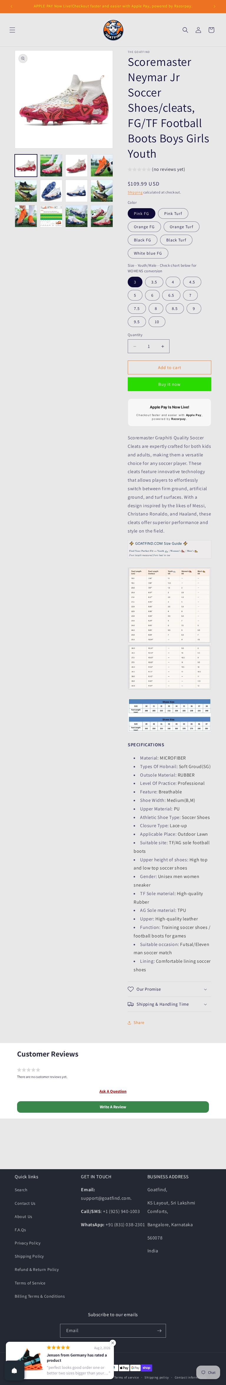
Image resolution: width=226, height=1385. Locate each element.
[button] (12, 30)
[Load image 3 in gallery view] (76, 165)
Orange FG (144, 226)
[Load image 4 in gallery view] (102, 165)
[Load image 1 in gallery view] (26, 165)
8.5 (175, 308)
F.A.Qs (20, 1229)
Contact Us (25, 1203)
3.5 (154, 282)
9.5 (137, 321)
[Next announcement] (214, 6)
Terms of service (126, 1377)
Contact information (191, 1377)
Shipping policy (156, 1377)
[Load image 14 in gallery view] (26, 216)
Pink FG (141, 213)
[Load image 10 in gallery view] (76, 191)
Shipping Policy (29, 1256)
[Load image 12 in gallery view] (102, 191)
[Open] (14, 1371)
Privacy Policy (27, 1243)
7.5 (137, 308)
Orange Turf (181, 226)
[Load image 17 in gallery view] (76, 216)
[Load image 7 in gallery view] (51, 191)
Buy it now (169, 384)
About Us (23, 1216)
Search (21, 1189)
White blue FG (148, 253)
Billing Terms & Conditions (40, 1296)
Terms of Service (30, 1283)
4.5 (192, 282)
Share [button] (139, 1022)
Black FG (142, 240)
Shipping (135, 192)
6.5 (171, 295)
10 (157, 321)
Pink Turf (173, 213)
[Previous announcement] (11, 6)
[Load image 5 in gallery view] (26, 191)
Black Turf (176, 240)
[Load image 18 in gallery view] (102, 216)
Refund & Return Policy (37, 1269)
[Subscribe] (159, 1331)
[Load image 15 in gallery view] (51, 216)
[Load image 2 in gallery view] (51, 165)
